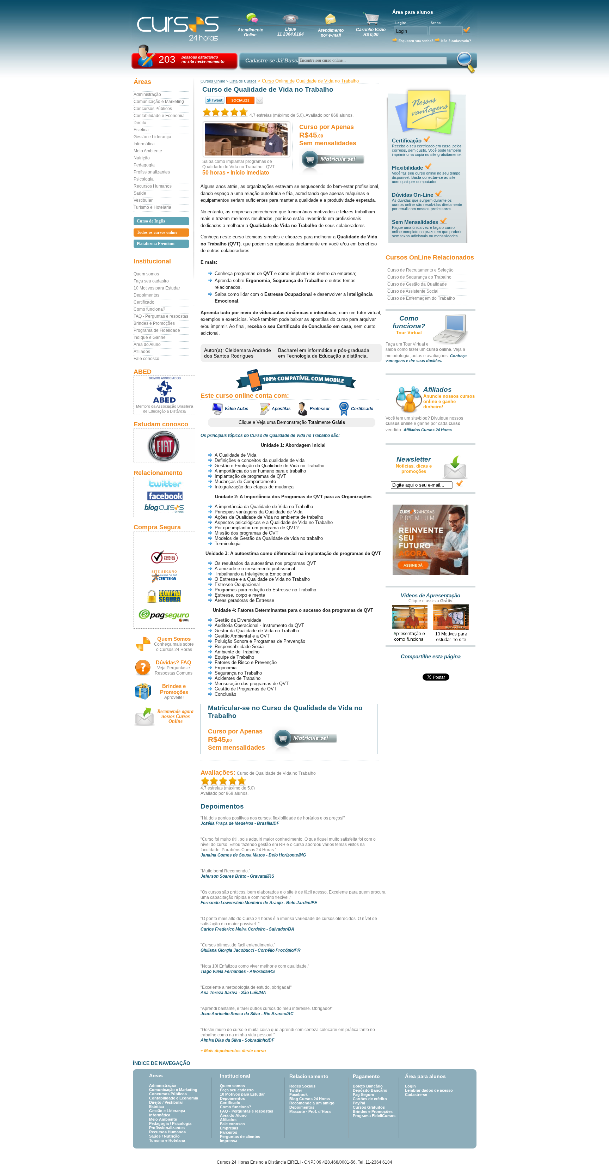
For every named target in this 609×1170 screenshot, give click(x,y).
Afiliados (142, 351)
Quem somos (146, 274)
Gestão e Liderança (152, 136)
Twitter (295, 1090)
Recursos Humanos (153, 186)
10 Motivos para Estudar (157, 288)
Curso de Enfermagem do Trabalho (421, 298)
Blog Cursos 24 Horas (309, 1099)
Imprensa (228, 1141)
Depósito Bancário (370, 1090)
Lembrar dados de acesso (429, 1090)
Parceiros (228, 1132)
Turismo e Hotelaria (152, 207)
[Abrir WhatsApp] (591, 1152)
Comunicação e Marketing (159, 101)
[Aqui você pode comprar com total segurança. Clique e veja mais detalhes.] (164, 596)
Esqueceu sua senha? (416, 41)
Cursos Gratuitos (369, 1107)
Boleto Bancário (368, 1086)
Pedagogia (144, 165)
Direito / (157, 1102)
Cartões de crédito (370, 1099)
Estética (141, 129)
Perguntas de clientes (240, 1136)
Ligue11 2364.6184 (290, 32)
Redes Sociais (302, 1086)
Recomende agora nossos (175, 716)
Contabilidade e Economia (159, 115)
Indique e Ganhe (150, 337)
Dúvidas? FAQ (173, 662)
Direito (140, 122)
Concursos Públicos (153, 108)
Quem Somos (174, 639)
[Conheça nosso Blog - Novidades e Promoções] (164, 509)
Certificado (144, 302)
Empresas (229, 1128)
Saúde (140, 193)
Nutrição (142, 158)
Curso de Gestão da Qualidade (417, 284)
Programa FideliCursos (374, 1116)
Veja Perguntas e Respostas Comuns (173, 670)
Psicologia (144, 179)
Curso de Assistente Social (412, 291)
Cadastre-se (416, 1094)
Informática (144, 143)
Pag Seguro (363, 1094)
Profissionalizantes (152, 172)
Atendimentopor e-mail (331, 33)
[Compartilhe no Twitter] (214, 100)
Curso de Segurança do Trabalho (419, 277)
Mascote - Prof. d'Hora (310, 1111)
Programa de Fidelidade (157, 330)
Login (410, 1086)
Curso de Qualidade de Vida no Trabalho (276, 773)
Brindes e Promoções (154, 323)
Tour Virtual (409, 332)
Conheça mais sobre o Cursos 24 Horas (174, 647)
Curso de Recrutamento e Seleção (420, 270)
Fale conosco (146, 358)
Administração (147, 94)
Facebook (298, 1094)
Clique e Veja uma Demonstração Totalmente (292, 422)
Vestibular (143, 200)
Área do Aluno (147, 344)
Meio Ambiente (148, 150)
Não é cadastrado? (456, 41)
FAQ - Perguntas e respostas (161, 316)
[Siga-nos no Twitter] (164, 483)
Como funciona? (149, 309)
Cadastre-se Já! (264, 60)
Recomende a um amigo (311, 1103)
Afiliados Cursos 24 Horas (428, 430)
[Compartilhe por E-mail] (259, 100)
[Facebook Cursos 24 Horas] (164, 496)
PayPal (359, 1103)
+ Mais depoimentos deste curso (233, 1050)
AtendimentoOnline (250, 32)
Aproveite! (174, 697)
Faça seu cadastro (151, 281)
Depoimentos (146, 295)
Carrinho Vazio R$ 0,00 (371, 32)
